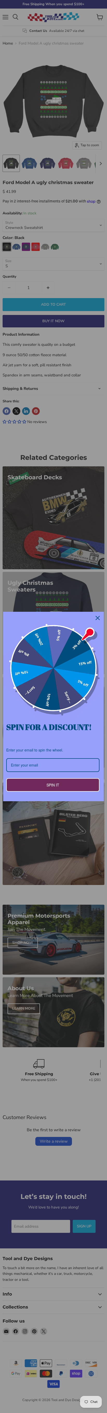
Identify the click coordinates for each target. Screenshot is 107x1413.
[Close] (97, 618)
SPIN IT (52, 785)
